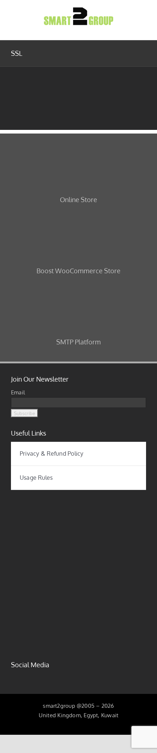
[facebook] (13, 676)
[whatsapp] (72, 676)
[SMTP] (78, 285)
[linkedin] (36, 676)
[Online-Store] (78, 143)
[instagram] (25, 676)
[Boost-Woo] (78, 214)
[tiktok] (48, 676)
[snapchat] (60, 676)
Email (18, 392)
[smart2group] (78, 500)
